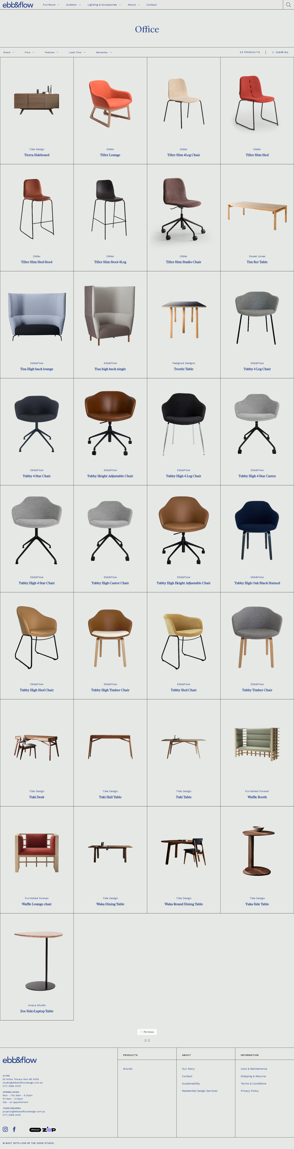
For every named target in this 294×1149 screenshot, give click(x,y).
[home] (18, 5)
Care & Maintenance (254, 1068)
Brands (127, 1068)
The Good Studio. (42, 1143)
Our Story (188, 1068)
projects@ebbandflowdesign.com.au (24, 1111)
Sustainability (191, 1083)
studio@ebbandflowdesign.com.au (23, 1082)
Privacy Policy (250, 1090)
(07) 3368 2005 (12, 1086)
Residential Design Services (199, 1090)
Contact (187, 1076)
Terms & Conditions (253, 1083)
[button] (9, 52)
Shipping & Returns (253, 1076)
